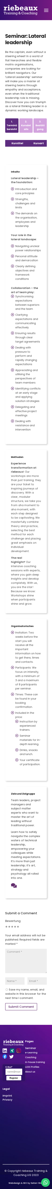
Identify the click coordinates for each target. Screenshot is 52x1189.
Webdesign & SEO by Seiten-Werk (26, 1183)
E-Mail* (8, 1067)
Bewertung (13, 921)
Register (14, 1078)
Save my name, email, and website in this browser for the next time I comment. (25, 994)
